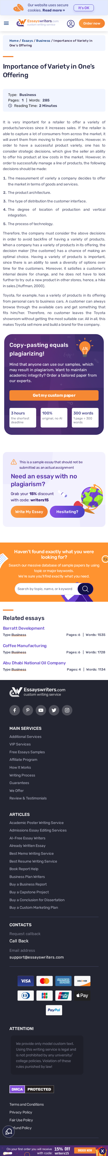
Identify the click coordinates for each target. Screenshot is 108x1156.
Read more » (53, 10)
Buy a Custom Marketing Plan (33, 907)
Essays (27, 41)
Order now (91, 23)
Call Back (19, 940)
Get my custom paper (54, 395)
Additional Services (25, 736)
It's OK (83, 8)
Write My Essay (29, 511)
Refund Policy (20, 1128)
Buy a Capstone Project (29, 892)
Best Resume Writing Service (33, 861)
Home (14, 41)
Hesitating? (67, 511)
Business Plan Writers (27, 877)
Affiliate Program (23, 759)
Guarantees (19, 783)
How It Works (20, 767)
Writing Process (22, 775)
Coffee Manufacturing (25, 645)
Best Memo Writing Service (31, 853)
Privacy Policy (20, 1112)
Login (71, 24)
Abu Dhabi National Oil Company (34, 662)
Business (43, 41)
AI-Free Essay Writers (27, 838)
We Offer (16, 790)
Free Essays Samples (27, 752)
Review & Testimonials (28, 798)
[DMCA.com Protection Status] (31, 1092)
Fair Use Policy (21, 1120)
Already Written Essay (27, 846)
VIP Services (20, 744)
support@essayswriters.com (36, 957)
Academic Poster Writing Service (36, 823)
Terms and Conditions (26, 1104)
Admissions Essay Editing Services (38, 830)
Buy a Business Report (28, 884)
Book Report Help (23, 869)
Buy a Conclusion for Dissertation (36, 900)
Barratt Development (24, 628)
